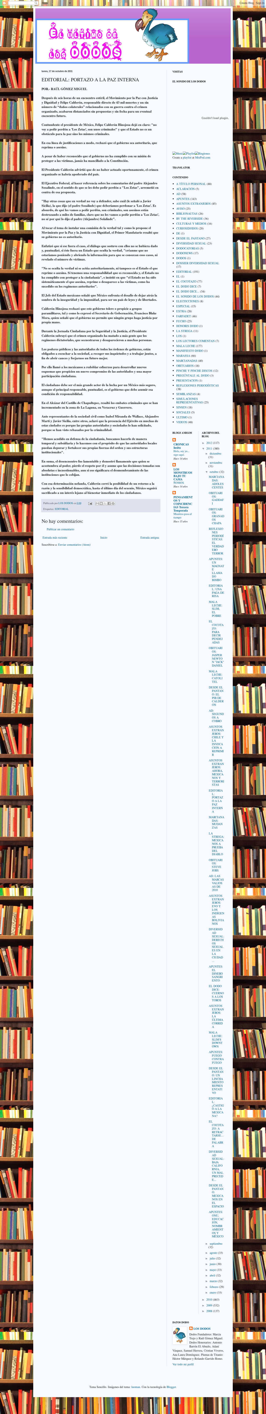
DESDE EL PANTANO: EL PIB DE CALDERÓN (216, 696)
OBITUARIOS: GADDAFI (216, 498)
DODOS (181, 258)
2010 (209, 1299)
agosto (214, 1253)
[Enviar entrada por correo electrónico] (90, 503)
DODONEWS (184, 253)
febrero (214, 1287)
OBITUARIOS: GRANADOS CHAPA (216, 516)
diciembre (215, 453)
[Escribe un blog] (101, 503)
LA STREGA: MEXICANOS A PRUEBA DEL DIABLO (216, 843)
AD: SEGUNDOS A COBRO (216, 716)
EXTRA (181, 311)
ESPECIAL (183, 306)
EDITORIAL (62, 509)
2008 (209, 1311)
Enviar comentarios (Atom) (74, 545)
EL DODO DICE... (187, 291)
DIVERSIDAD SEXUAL (191, 243)
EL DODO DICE (186, 286)
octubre (214, 472)
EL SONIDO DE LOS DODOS (195, 296)
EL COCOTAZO (186, 281)
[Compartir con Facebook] (109, 503)
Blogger (171, 1387)
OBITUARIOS (185, 366)
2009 (209, 1305)
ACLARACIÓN (185, 189)
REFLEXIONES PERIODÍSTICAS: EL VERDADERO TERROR (216, 541)
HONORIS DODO (187, 326)
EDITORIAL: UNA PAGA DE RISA (216, 591)
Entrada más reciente (55, 537)
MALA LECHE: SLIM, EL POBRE (215, 609)
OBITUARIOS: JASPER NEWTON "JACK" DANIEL (216, 656)
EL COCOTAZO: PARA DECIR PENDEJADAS (216, 631)
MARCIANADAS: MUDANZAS (216, 822)
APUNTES (183, 199)
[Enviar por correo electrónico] (97, 503)
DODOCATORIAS (187, 248)
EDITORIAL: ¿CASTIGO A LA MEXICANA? (216, 1107)
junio (213, 1264)
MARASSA (183, 356)
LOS (179, 336)
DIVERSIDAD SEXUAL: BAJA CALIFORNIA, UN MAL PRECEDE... (216, 1165)
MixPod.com (202, 157)
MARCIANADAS (186, 361)
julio (213, 1258)
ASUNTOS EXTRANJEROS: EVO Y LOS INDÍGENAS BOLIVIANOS (216, 910)
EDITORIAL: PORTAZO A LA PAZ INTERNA (216, 800)
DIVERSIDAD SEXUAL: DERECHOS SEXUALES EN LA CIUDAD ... (216, 945)
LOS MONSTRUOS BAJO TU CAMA (183, 474)
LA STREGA (184, 331)
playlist (187, 157)
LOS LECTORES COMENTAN (195, 341)
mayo (213, 1270)
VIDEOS (181, 422)
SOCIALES (183, 412)
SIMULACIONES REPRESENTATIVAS (189, 400)
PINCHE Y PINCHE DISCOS (194, 371)
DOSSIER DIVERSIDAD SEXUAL (197, 263)
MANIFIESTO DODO (189, 351)
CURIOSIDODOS (187, 228)
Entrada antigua (149, 537)
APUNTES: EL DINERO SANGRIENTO (216, 973)
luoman (135, 1387)
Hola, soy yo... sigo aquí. (181, 452)
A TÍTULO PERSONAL (191, 184)
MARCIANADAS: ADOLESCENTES (216, 482)
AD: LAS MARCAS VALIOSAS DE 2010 (216, 883)
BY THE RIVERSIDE (189, 219)
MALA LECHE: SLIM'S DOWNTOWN (216, 1039)
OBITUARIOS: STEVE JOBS (216, 865)
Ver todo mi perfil (183, 1364)
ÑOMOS (179, 483)
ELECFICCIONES (187, 301)
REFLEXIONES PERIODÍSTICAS (197, 385)
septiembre (216, 1243)
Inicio (103, 537)
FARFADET (183, 316)
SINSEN (181, 407)
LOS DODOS (202, 1329)
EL (178, 276)
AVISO (180, 209)
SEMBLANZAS (186, 394)
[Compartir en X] (105, 503)
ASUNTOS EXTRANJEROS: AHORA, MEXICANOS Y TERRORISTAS (216, 772)
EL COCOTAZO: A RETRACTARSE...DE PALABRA (216, 1133)
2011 (209, 448)
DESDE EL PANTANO (190, 238)
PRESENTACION (187, 380)
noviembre (216, 463)
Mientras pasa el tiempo (183, 515)
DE (178, 233)
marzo (214, 1281)
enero (213, 1292)
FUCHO (181, 321)
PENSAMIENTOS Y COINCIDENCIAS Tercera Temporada (183, 504)
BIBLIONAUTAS (186, 214)
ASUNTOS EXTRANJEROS (193, 204)
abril (213, 1275)
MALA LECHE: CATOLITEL (216, 676)
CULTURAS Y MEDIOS (191, 224)
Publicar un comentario (60, 529)
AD (178, 194)
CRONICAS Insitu (181, 446)
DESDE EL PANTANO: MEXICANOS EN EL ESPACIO (216, 1195)
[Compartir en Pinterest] (113, 503)
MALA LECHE (185, 346)
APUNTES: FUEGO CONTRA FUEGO (216, 1057)
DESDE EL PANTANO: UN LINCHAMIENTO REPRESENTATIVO (216, 1080)
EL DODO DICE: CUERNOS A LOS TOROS (216, 993)
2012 (209, 443)
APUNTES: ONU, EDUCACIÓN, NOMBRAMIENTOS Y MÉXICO (216, 1224)
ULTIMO (181, 417)
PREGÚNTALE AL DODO (192, 375)
